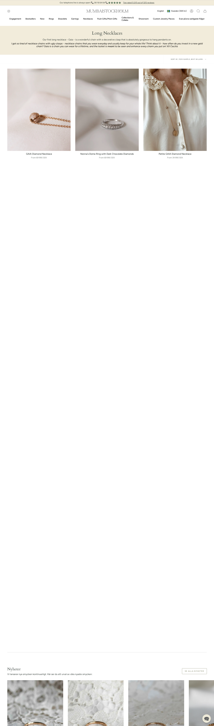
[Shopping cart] (205, 11)
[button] (198, 11)
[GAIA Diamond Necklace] (39, 110)
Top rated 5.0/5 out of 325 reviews (138, 2)
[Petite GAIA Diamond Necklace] (175, 110)
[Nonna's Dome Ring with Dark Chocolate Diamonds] (107, 110)
